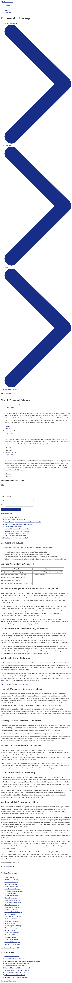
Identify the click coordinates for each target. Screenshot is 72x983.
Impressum (12, 981)
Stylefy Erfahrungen (10, 914)
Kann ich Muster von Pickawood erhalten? (17, 529)
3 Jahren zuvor (8, 454)
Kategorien (7, 12)
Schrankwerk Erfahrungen (12, 944)
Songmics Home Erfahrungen (13, 912)
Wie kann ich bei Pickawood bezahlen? (16, 538)
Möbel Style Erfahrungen (12, 932)
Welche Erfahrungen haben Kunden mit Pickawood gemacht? (22, 522)
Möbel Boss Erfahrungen (11, 905)
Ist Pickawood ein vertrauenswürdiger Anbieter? (18, 524)
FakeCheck (7, 10)
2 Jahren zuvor (8, 433)
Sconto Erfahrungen (10, 930)
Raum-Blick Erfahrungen (12, 939)
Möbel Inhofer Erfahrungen (12, 902)
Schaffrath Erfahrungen (11, 882)
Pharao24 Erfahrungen (11, 928)
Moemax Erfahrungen (11, 937)
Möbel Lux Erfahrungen (11, 921)
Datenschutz (4, 981)
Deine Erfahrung (6, 496)
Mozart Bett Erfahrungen (11, 895)
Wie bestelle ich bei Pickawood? (14, 526)
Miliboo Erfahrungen (10, 909)
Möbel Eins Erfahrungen (11, 935)
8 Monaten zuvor (9, 407)
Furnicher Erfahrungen (11, 879)
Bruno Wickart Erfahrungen (12, 916)
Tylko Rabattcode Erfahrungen (13, 891)
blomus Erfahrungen (10, 898)
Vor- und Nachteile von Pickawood (14, 519)
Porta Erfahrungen (9, 923)
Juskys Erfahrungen (10, 877)
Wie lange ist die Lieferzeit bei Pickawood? (17, 531)
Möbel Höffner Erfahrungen (12, 907)
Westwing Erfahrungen (11, 884)
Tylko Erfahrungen (10, 893)
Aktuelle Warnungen (10, 8)
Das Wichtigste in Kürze (11, 517)
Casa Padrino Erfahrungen (12, 889)
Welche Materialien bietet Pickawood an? (16, 533)
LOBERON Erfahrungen (12, 942)
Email (2, 505)
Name (2, 500)
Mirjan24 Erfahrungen (11, 886)
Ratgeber (7, 5)
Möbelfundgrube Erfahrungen (13, 926)
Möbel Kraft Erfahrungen (12, 900)
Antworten (7, 426)
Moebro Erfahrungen (10, 919)
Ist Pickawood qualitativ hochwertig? (15, 535)
